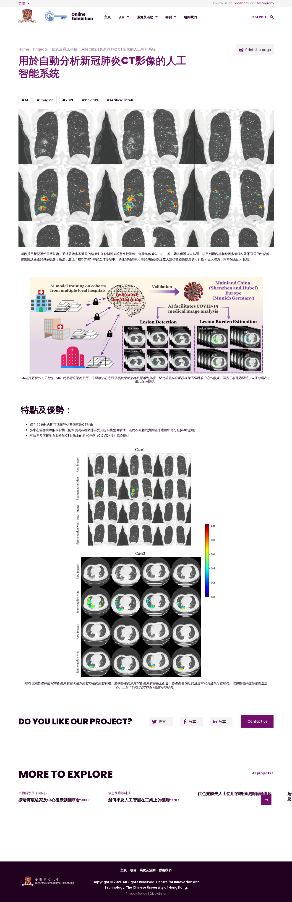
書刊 (168, 17)
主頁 (107, 17)
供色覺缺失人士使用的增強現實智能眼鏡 (235, 793)
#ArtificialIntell (120, 100)
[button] (266, 800)
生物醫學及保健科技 (32, 793)
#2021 (67, 100)
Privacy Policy (136, 893)
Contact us (257, 721)
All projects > (263, 773)
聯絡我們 (190, 17)
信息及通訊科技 (119, 793)
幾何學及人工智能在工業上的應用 (139, 800)
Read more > (79, 799)
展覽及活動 (145, 17)
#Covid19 (90, 100)
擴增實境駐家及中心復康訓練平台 (49, 800)
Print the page (258, 49)
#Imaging (45, 100)
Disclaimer (158, 893)
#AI (24, 100)
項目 (121, 17)
